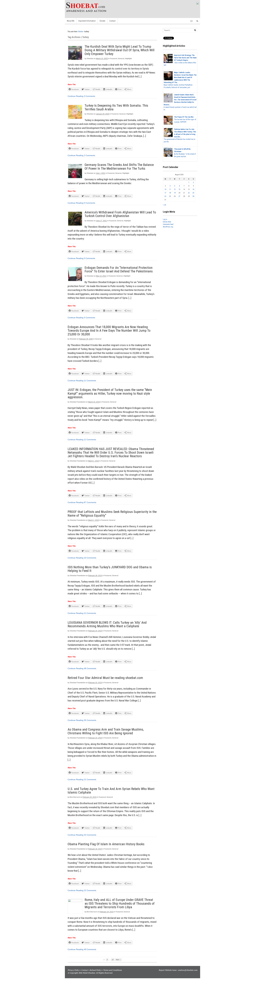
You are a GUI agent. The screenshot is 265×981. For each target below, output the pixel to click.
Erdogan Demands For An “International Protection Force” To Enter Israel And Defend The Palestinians (119, 269)
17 (165, 193)
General (121, 59)
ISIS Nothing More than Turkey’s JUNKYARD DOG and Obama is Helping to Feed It (110, 569)
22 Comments (90, 890)
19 (175, 193)
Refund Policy (95, 970)
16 (193, 189)
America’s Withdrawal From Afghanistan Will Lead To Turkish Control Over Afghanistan (120, 214)
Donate (102, 21)
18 (170, 193)
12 (175, 189)
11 (170, 189)
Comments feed (168, 224)
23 (193, 193)
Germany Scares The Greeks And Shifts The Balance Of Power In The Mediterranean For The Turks (119, 166)
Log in (165, 219)
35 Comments (90, 720)
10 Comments (90, 558)
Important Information (87, 21)
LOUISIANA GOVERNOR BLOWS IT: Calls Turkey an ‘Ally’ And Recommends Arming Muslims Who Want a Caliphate (107, 624)
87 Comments (90, 502)
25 (170, 196)
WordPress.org (168, 227)
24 (165, 196)
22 (112, 960)
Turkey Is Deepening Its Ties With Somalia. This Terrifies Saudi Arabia (116, 107)
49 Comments (90, 949)
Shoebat (90, 59)
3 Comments (89, 96)
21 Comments (90, 779)
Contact (112, 21)
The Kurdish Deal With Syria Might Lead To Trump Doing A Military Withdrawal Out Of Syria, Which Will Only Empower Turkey (119, 50)
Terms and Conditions (112, 970)
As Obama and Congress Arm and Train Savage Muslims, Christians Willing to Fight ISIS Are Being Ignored (106, 731)
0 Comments (89, 203)
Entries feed (167, 222)
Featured (113, 59)
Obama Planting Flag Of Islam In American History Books (106, 844)
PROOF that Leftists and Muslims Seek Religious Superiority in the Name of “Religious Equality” (112, 513)
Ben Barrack (75, 797)
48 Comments (90, 668)
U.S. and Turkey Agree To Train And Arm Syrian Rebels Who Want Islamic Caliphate (111, 790)
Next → (118, 960)
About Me (70, 21)
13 (179, 189)
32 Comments (90, 835)
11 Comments (90, 380)
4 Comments (89, 317)
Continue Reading (75, 96)
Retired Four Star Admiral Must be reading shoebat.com (105, 678)
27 (179, 196)
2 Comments (89, 155)
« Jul (164, 205)
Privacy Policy (74, 970)
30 (193, 196)
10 (165, 189)
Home (80, 31)
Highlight (128, 59)
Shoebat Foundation (77, 402)
